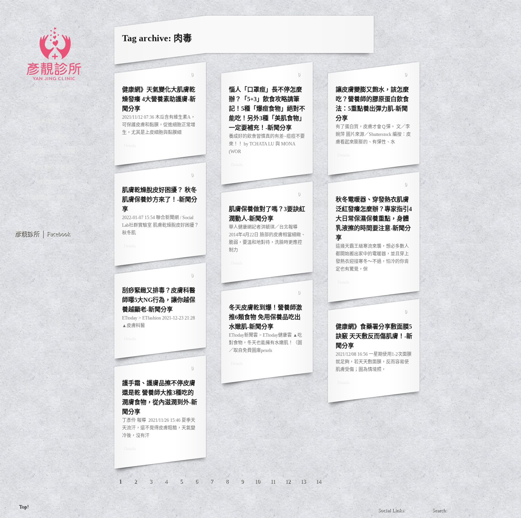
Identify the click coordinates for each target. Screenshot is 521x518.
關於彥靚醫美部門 (53, 90)
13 (303, 481)
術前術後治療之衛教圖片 (53, 151)
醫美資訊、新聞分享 (53, 197)
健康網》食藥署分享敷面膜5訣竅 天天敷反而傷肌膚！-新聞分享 (374, 336)
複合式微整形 (53, 136)
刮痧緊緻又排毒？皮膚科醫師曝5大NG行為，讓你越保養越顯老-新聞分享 (158, 300)
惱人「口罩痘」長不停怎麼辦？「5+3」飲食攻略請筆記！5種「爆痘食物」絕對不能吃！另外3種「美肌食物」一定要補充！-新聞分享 (267, 108)
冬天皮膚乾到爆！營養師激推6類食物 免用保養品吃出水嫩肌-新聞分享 (265, 317)
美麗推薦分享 (53, 105)
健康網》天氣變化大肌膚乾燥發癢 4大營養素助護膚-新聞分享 (159, 99)
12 (288, 481)
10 (257, 481)
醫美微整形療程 (53, 121)
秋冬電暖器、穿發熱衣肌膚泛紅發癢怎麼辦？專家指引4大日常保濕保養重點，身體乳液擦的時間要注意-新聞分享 (374, 218)
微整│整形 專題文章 (53, 166)
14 (318, 481)
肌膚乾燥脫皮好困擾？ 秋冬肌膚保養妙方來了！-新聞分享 (159, 199)
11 (272, 481)
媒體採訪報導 (53, 182)
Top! (24, 507)
